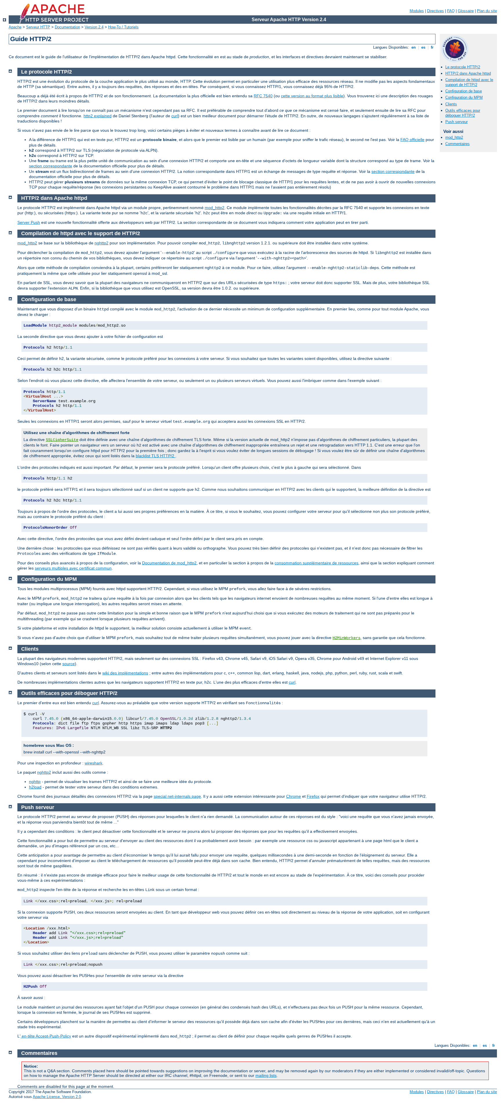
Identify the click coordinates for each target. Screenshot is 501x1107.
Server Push (28, 222)
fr (432, 47)
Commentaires (457, 144)
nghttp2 (101, 243)
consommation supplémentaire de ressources (316, 563)
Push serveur (456, 122)
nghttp (35, 781)
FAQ (451, 11)
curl (174, 116)
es (423, 47)
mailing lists (266, 1075)
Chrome (293, 796)
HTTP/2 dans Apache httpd (468, 73)
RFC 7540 (263, 96)
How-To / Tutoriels (123, 27)
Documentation (67, 27)
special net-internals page (177, 796)
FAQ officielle (412, 139)
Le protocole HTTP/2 (462, 67)
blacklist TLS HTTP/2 (155, 455)
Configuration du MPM (464, 97)
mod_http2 (454, 137)
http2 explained (98, 116)
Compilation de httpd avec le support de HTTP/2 (469, 82)
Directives (435, 11)
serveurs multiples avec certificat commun (73, 568)
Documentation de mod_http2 (169, 563)
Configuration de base (463, 91)
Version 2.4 (94, 27)
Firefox (313, 796)
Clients (451, 104)
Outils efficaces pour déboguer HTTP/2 (462, 113)
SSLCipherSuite (62, 440)
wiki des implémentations (125, 673)
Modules (417, 11)
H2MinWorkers (346, 638)
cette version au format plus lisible (312, 96)
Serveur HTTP (38, 27)
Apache (15, 27)
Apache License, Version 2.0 (57, 1097)
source (68, 663)
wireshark (93, 763)
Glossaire (466, 11)
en (413, 47)
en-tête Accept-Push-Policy (46, 1036)
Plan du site (487, 11)
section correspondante (50, 166)
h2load (35, 787)
